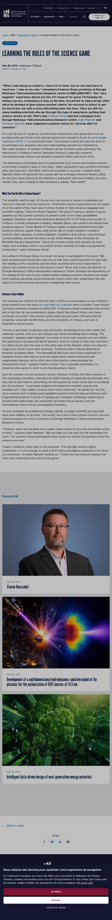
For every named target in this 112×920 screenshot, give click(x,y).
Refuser (56, 900)
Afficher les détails (56, 908)
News (34, 35)
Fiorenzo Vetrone (13, 124)
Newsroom (79, 8)
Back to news (15, 825)
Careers (91, 8)
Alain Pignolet (87, 120)
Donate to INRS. (99, 17)
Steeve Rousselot (18, 587)
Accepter (56, 892)
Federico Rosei (57, 116)
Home (5, 35)
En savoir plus (85, 883)
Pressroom (23, 35)
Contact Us (63, 8)
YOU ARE (47, 8)
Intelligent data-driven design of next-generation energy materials (49, 777)
